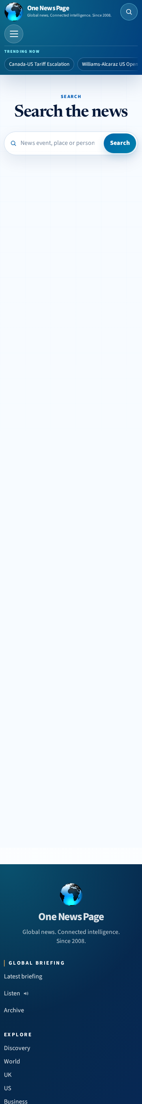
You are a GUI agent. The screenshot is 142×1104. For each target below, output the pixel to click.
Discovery (17, 1048)
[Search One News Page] (129, 11)
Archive (14, 1010)
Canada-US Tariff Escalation (39, 64)
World (12, 1061)
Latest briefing (23, 976)
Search (120, 143)
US (7, 1088)
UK (7, 1075)
